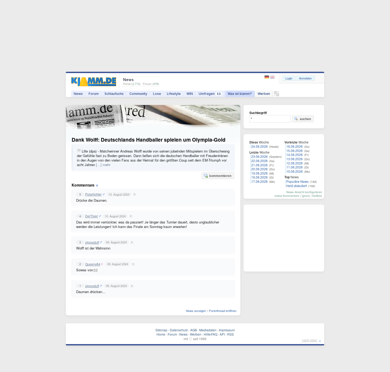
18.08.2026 (259, 177)
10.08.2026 (294, 171)
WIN (190, 94)
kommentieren (220, 175)
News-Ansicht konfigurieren (304, 192)
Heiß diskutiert (296, 185)
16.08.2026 (294, 146)
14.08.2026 (294, 154)
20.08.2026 (259, 169)
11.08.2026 (294, 167)
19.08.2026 (259, 173)
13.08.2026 (294, 159)
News (78, 94)
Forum (94, 94)
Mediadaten (207, 330)
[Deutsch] (267, 77)
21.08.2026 (259, 165)
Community (138, 94)
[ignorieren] (134, 194)
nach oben (309, 340)
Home (161, 334)
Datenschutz (179, 330)
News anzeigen (196, 310)
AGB (193, 330)
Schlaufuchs (114, 94)
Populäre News (297, 181)
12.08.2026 (294, 163)
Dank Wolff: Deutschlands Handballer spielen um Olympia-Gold (149, 139)
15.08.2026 (294, 150)
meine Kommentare (286, 195)
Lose (157, 94)
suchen (305, 118)
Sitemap (161, 330)
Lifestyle (174, 94)
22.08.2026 (259, 160)
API (222, 334)
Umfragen (210, 94)
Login (288, 78)
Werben (264, 94)
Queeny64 (92, 264)
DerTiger (91, 216)
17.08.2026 (259, 181)
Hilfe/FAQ (210, 334)
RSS (230, 334)
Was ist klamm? (240, 94)
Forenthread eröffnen (222, 310)
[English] (272, 77)
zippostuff (92, 242)
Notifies (317, 195)
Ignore (306, 195)
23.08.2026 (259, 156)
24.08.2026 (259, 146)
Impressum (227, 330)
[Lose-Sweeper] (276, 95)
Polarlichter (93, 194)
